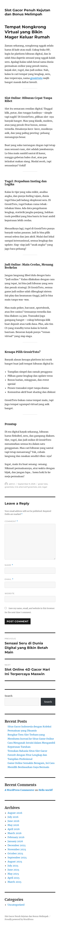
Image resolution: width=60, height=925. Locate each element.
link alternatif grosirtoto (26, 487)
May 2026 (13, 825)
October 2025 (15, 853)
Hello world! (46, 790)
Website (10, 593)
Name (9, 565)
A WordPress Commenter (19, 790)
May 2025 (13, 873)
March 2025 (14, 881)
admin (12, 484)
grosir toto (43, 484)
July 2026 (13, 816)
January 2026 (15, 841)
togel (44, 487)
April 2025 (14, 877)
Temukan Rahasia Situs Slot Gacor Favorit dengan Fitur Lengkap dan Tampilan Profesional (27, 754)
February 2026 (16, 837)
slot (39, 487)
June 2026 (13, 821)
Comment (11, 521)
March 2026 (15, 833)
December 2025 (17, 845)
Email (9, 579)
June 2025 (13, 869)
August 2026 (15, 812)
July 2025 (13, 865)
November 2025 (17, 849)
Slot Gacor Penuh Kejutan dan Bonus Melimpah (27, 12)
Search (9, 695)
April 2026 (14, 829)
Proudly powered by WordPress (19, 919)
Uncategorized (16, 904)
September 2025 (17, 857)
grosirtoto (36, 78)
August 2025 (15, 861)
